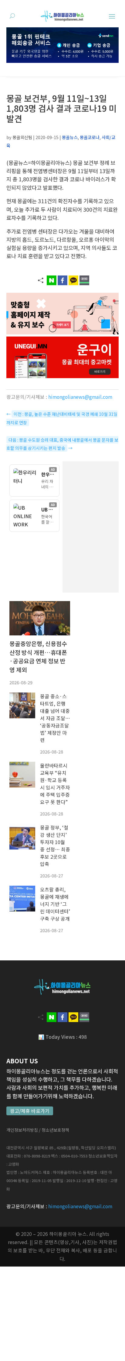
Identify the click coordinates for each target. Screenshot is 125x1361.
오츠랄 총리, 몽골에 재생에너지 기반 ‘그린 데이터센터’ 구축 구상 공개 (55, 904)
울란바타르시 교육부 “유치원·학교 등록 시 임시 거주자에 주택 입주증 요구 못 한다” (55, 783)
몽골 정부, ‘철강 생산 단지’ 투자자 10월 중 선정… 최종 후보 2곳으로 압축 (55, 845)
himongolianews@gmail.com (80, 396)
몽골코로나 (90, 137)
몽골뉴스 (70, 137)
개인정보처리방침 (22, 1130)
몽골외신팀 (22, 137)
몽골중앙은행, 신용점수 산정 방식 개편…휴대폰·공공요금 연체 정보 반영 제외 (38, 656)
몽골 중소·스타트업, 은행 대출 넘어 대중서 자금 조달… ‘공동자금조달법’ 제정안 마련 (55, 718)
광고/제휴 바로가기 (29, 1110)
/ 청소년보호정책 (54, 1130)
